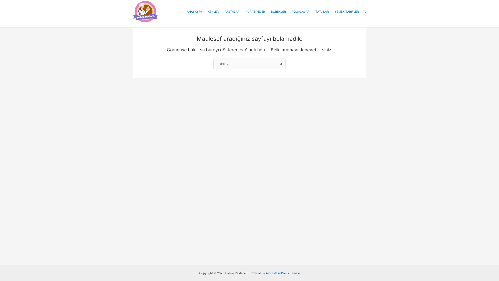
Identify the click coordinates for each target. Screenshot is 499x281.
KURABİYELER (255, 11)
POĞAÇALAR (301, 11)
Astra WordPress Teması (283, 273)
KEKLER (213, 11)
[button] (364, 12)
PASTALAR (232, 11)
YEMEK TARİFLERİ (347, 11)
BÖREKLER (278, 11)
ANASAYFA (194, 11)
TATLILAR (322, 11)
